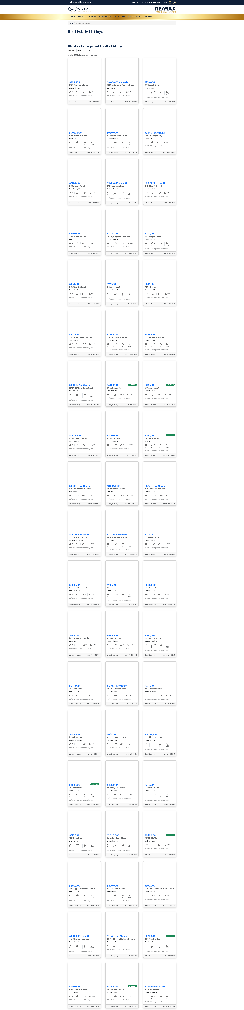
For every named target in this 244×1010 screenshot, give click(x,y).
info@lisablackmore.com (82, 2)
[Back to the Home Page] (94, 9)
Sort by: (71, 51)
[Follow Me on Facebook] (169, 2)
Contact (148, 17)
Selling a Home (119, 17)
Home (73, 17)
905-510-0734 (142, 2)
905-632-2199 (162, 2)
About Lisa (82, 17)
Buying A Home (105, 17)
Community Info (135, 17)
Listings (92, 17)
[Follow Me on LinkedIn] (174, 2)
